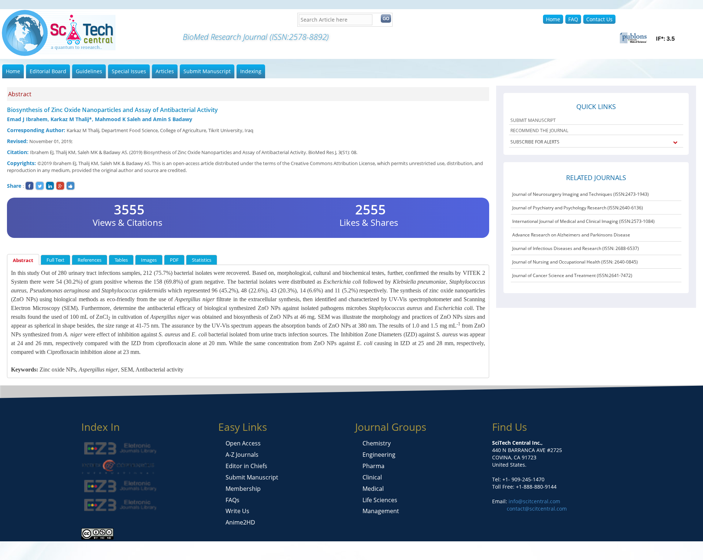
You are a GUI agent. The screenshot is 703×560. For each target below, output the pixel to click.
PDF (174, 260)
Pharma (373, 466)
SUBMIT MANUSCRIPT (533, 120)
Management (380, 511)
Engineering (378, 455)
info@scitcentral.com (533, 501)
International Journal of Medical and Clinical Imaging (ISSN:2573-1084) (583, 221)
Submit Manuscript (207, 71)
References (89, 260)
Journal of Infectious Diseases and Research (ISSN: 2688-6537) (575, 248)
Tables (121, 260)
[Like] (70, 185)
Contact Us (599, 19)
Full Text (55, 260)
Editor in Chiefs (246, 466)
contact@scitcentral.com (537, 508)
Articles (165, 71)
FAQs (232, 500)
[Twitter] (39, 185)
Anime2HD (240, 522)
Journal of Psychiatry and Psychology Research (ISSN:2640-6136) (577, 208)
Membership (243, 489)
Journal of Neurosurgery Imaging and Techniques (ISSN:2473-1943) (580, 194)
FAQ (573, 19)
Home (553, 19)
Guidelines (89, 71)
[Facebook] (29, 185)
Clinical (372, 477)
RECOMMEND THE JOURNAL (539, 130)
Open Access (243, 443)
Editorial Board (48, 71)
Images (149, 260)
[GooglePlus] (60, 185)
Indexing (250, 71)
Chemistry (376, 443)
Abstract (23, 260)
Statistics (201, 260)
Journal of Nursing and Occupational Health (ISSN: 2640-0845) (575, 262)
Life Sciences (379, 500)
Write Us (237, 511)
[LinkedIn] (50, 185)
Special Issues (129, 71)
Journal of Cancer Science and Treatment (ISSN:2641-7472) (572, 275)
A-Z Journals (242, 455)
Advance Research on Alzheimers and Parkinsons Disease (571, 235)
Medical (373, 489)
